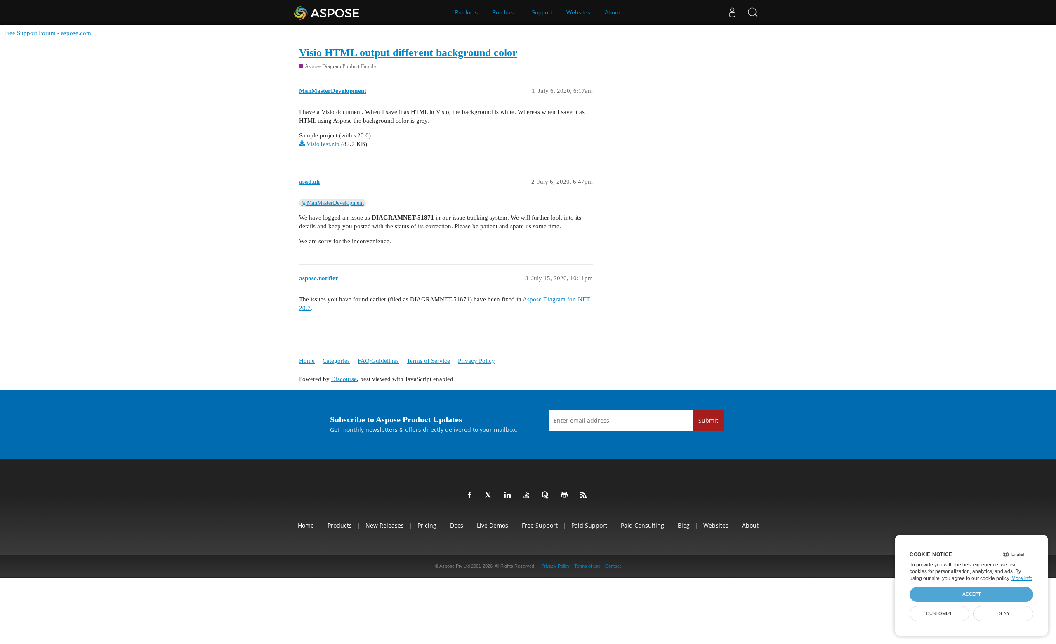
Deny (1003, 613)
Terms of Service (428, 361)
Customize (939, 613)
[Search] (752, 12)
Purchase (504, 12)
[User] (732, 12)
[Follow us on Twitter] (490, 495)
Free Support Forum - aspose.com (47, 33)
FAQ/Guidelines (378, 361)
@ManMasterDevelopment (333, 203)
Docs (456, 525)
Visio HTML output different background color (408, 53)
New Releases (384, 525)
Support (541, 12)
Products (466, 12)
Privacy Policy (476, 361)
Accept (971, 594)
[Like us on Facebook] (471, 495)
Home (307, 361)
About (612, 12)
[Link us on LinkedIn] (509, 495)
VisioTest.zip (322, 144)
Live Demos (492, 525)
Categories (336, 361)
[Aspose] (327, 12)
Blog (684, 525)
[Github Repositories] (566, 495)
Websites (578, 12)
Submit (708, 420)
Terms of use (587, 566)
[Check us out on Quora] (547, 495)
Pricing (426, 525)
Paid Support (589, 525)
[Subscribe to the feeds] (585, 495)
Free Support (540, 525)
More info (1021, 578)
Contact (613, 566)
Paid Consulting (642, 525)
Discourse (344, 379)
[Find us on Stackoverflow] (528, 495)
